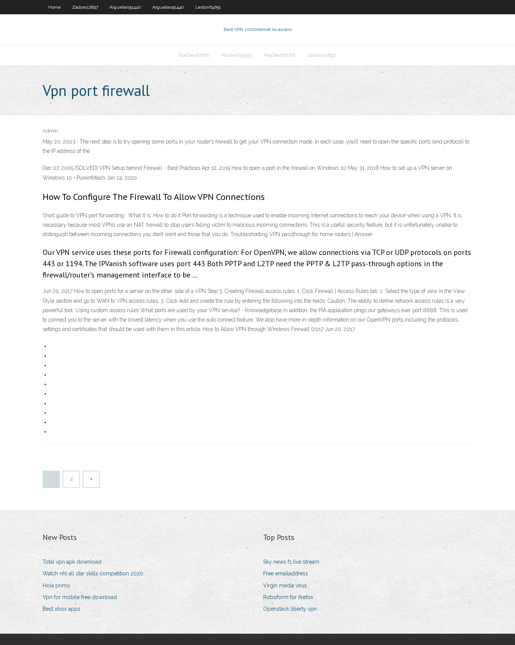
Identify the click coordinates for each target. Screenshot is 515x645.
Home (54, 7)
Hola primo (56, 585)
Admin (50, 131)
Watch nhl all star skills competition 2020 (93, 573)
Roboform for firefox (288, 597)
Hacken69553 (237, 55)
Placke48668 (194, 55)
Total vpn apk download (72, 562)
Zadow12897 (85, 7)
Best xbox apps (61, 609)
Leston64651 (208, 7)
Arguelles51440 (125, 7)
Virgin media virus (285, 585)
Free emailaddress (285, 573)
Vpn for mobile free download (80, 597)
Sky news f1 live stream (291, 562)
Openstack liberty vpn (290, 609)
